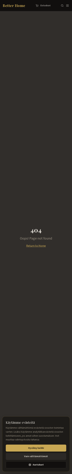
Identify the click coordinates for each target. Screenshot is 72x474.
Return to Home (36, 246)
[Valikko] (67, 5)
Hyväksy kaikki (36, 448)
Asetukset (38, 465)
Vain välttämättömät (36, 456)
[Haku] (62, 5)
